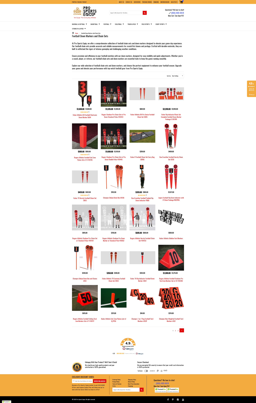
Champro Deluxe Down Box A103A (113, 197)
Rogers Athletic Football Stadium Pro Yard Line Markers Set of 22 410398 (171, 279)
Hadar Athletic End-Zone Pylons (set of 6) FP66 (113, 320)
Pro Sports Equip (81, 399)
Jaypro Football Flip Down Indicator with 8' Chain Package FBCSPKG (171, 198)
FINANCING (156, 2)
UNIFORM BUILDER (164, 2)
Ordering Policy (116, 379)
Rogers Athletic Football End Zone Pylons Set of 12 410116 (85, 158)
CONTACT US (129, 2)
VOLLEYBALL (118, 24)
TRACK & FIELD (132, 24)
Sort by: (169, 76)
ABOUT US (121, 2)
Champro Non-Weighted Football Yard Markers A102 (171, 320)
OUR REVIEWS (137, 2)
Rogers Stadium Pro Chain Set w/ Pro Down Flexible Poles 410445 (114, 158)
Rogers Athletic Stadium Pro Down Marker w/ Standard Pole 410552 (113, 239)
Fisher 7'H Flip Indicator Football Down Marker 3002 (142, 279)
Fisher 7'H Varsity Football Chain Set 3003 (84, 199)
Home (76, 33)
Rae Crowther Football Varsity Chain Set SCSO (171, 158)
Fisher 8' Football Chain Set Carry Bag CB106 (142, 158)
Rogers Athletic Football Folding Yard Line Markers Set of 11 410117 (85, 320)
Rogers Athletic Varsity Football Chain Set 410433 (142, 239)
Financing (130, 386)
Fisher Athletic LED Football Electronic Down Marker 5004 (85, 116)
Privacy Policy (115, 382)
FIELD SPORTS (146, 24)
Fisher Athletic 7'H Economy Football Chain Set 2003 (113, 279)
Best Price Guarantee (133, 384)
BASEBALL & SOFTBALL (78, 24)
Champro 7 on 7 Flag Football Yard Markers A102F (142, 320)
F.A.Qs (114, 386)
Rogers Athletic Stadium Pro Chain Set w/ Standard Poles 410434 (84, 239)
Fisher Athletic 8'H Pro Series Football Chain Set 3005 (142, 115)
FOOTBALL (107, 24)
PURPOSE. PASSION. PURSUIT (79, 2)
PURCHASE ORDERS (147, 2)
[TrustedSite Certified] (161, 390)
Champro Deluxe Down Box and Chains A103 (85, 279)
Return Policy (131, 382)
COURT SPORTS (160, 24)
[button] (128, 344)
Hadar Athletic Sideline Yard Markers (171, 238)
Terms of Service (116, 384)
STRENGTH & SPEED (78, 29)
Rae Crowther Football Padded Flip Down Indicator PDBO (142, 199)
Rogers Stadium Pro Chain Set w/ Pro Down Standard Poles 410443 (114, 115)
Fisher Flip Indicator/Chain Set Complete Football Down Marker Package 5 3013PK (171, 116)
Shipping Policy (132, 379)
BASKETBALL (94, 24)
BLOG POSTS (174, 2)
